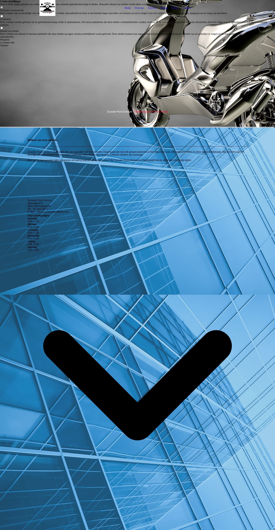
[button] (137, 39)
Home (128, 8)
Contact (187, 8)
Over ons (139, 8)
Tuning (163, 8)
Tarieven (152, 8)
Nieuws (175, 8)
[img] (47, 8)
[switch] (1, 16)
